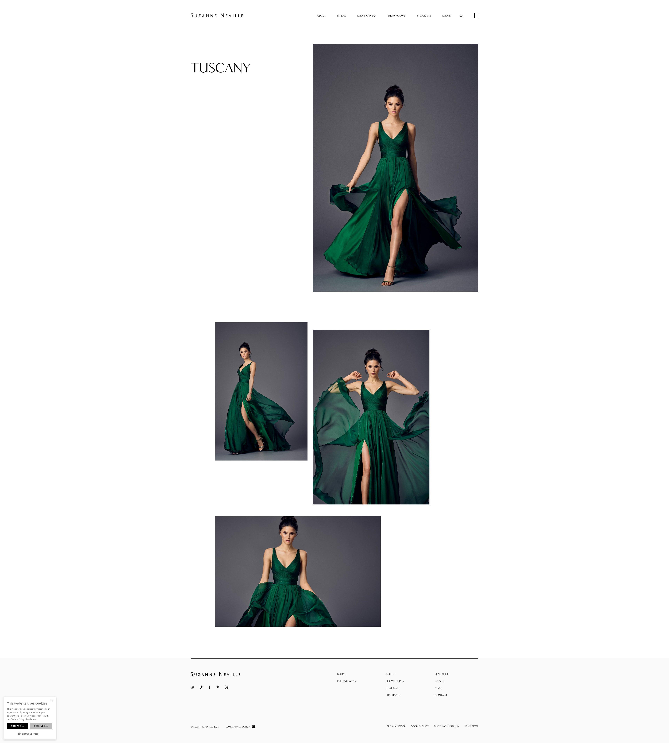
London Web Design (238, 726)
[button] (29, 734)
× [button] (52, 700)
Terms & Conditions (446, 726)
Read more (31, 719)
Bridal (341, 15)
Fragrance (393, 695)
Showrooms (397, 15)
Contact (441, 695)
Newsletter (471, 726)
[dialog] (29, 718)
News (438, 688)
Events (447, 15)
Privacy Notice (396, 726)
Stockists (424, 15)
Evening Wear (366, 15)
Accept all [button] (17, 726)
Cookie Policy (420, 726)
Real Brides (442, 674)
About (321, 15)
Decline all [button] (41, 726)
